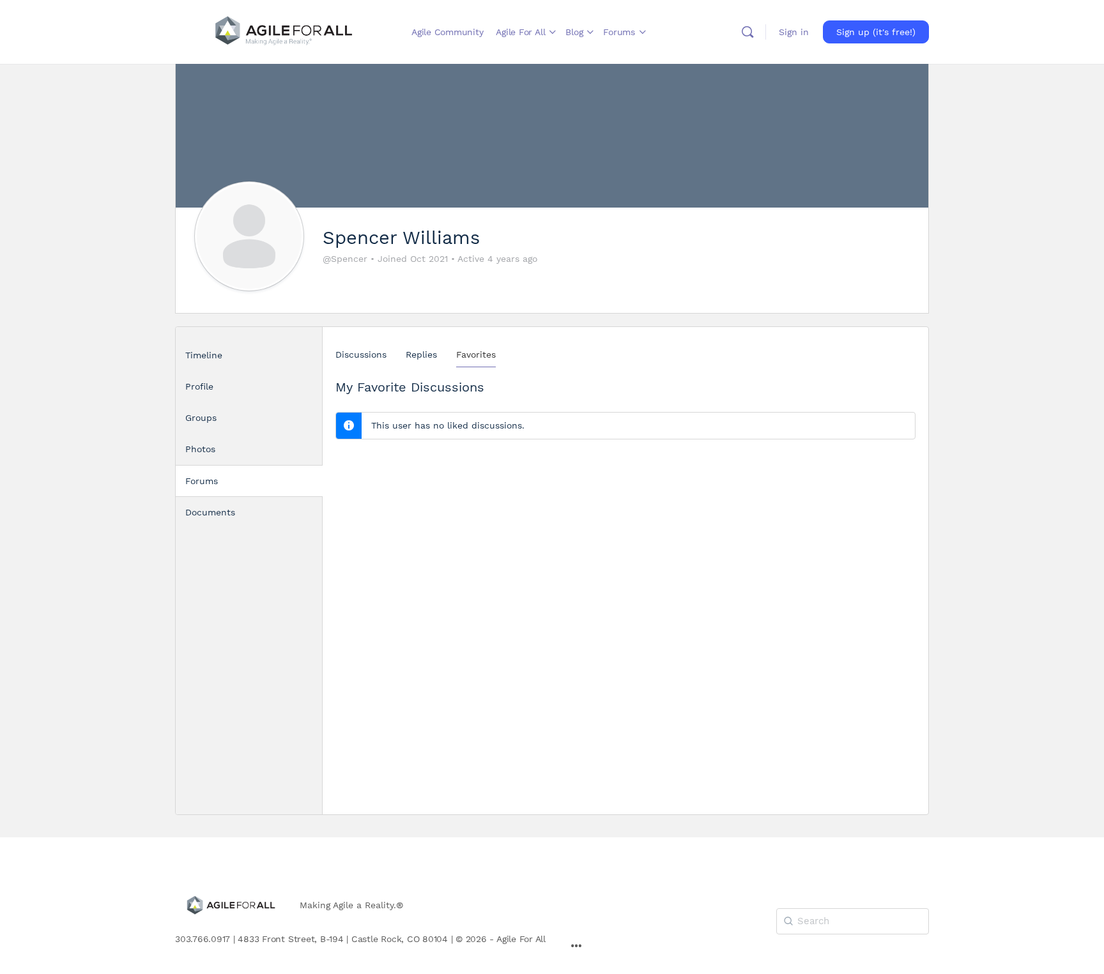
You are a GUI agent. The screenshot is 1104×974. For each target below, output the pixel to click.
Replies (421, 354)
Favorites (476, 354)
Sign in (794, 32)
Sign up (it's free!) (876, 32)
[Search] (747, 32)
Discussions (361, 354)
